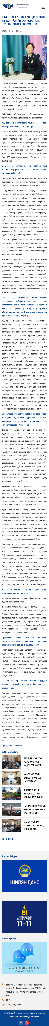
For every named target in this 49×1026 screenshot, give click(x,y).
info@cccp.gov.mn (13, 1004)
